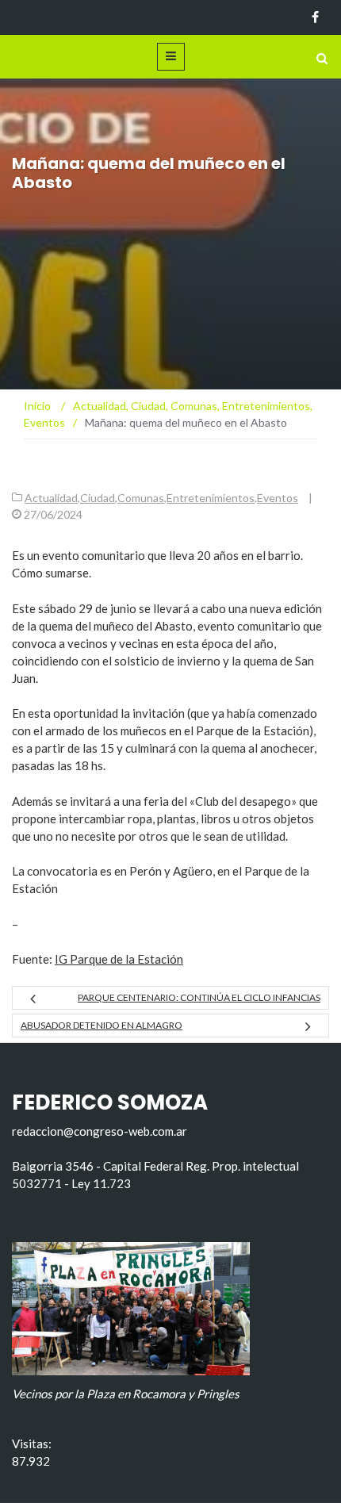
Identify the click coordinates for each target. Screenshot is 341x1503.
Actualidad (51, 497)
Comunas (140, 497)
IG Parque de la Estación (119, 959)
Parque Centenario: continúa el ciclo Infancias (199, 997)
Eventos (277, 497)
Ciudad (97, 497)
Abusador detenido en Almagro (101, 1025)
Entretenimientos (211, 497)
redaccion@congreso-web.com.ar (99, 1131)
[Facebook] (315, 17)
